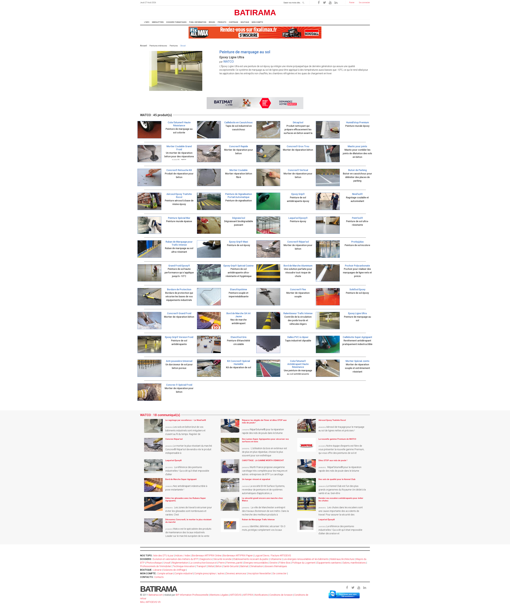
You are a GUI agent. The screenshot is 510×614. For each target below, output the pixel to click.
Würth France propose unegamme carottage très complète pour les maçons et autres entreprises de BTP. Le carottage (264, 471)
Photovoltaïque (154, 562)
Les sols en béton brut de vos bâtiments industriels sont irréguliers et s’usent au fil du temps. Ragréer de (185, 430)
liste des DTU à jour (163, 555)
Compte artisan (165, 573)
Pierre (221, 562)
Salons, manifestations (354, 562)
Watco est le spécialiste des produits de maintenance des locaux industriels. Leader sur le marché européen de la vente (188, 532)
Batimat (244, 566)
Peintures (174, 46)
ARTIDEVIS (235, 594)
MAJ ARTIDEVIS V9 (150, 602)
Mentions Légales (219, 594)
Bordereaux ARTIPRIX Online (206, 555)
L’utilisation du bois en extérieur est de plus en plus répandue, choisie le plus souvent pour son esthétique (264, 452)
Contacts (159, 577)
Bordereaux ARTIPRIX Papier (238, 555)
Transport (201, 566)
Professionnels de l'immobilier (155, 566)
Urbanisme (275, 559)
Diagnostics (206, 559)
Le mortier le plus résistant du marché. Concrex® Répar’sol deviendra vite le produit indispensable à (188, 449)
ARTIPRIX (248, 594)
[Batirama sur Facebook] (318, 2)
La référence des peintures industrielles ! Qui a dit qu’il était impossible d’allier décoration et (340, 530)
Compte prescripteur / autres (209, 573)
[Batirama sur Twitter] (324, 2)
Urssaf (166, 562)
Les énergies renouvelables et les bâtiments (306, 559)
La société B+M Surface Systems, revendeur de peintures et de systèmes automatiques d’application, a (263, 490)
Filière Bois (284, 562)
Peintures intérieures (158, 46)
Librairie (157, 569)
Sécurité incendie (223, 559)
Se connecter (280, 573)
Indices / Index (182, 555)
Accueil (143, 45)
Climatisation (256, 566)
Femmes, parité (234, 562)
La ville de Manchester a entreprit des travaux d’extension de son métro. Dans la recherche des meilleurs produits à (265, 511)
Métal (211, 566)
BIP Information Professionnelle (192, 594)
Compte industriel (184, 573)
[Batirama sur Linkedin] (336, 2)
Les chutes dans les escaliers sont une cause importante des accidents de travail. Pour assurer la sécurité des (340, 511)
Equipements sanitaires (329, 562)
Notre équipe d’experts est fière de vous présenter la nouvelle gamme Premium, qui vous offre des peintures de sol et (341, 449)
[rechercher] (303, 2)
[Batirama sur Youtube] (330, 2)
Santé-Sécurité (231, 566)
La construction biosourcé (203, 562)
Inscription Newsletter (259, 573)
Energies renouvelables (256, 562)
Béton (219, 566)
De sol (183, 46)
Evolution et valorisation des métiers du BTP (175, 559)
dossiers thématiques (276, 566)
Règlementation (180, 562)
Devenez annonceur (236, 573)
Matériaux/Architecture (342, 559)
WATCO (228, 61)
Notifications (261, 594)
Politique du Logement (303, 562)
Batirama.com (155, 594)
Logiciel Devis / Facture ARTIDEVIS (272, 555)
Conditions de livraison (281, 594)
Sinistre (273, 562)
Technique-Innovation (184, 566)
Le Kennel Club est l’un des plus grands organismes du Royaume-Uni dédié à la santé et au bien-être (342, 490)
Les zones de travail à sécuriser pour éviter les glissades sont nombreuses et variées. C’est (188, 511)
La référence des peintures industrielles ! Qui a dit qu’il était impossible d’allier (187, 471)
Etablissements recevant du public (251, 559)
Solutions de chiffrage (174, 569)
